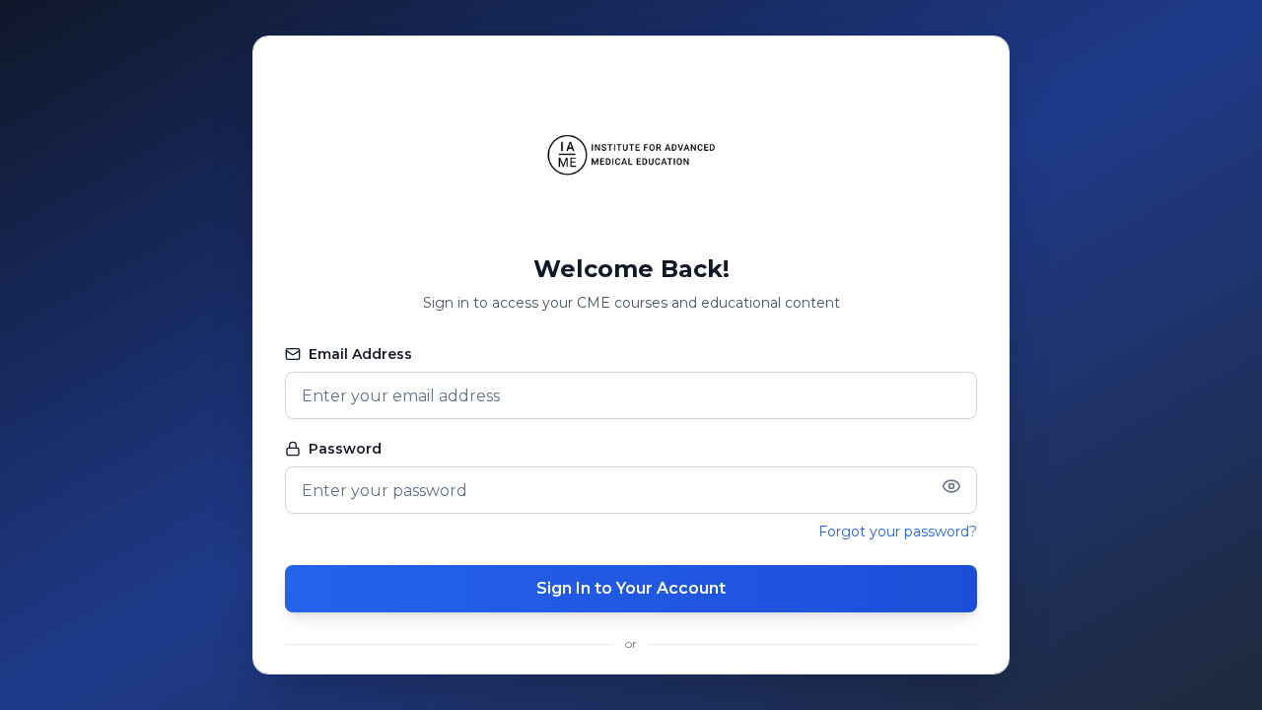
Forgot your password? (897, 531)
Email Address (360, 354)
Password (345, 449)
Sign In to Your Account (631, 588)
